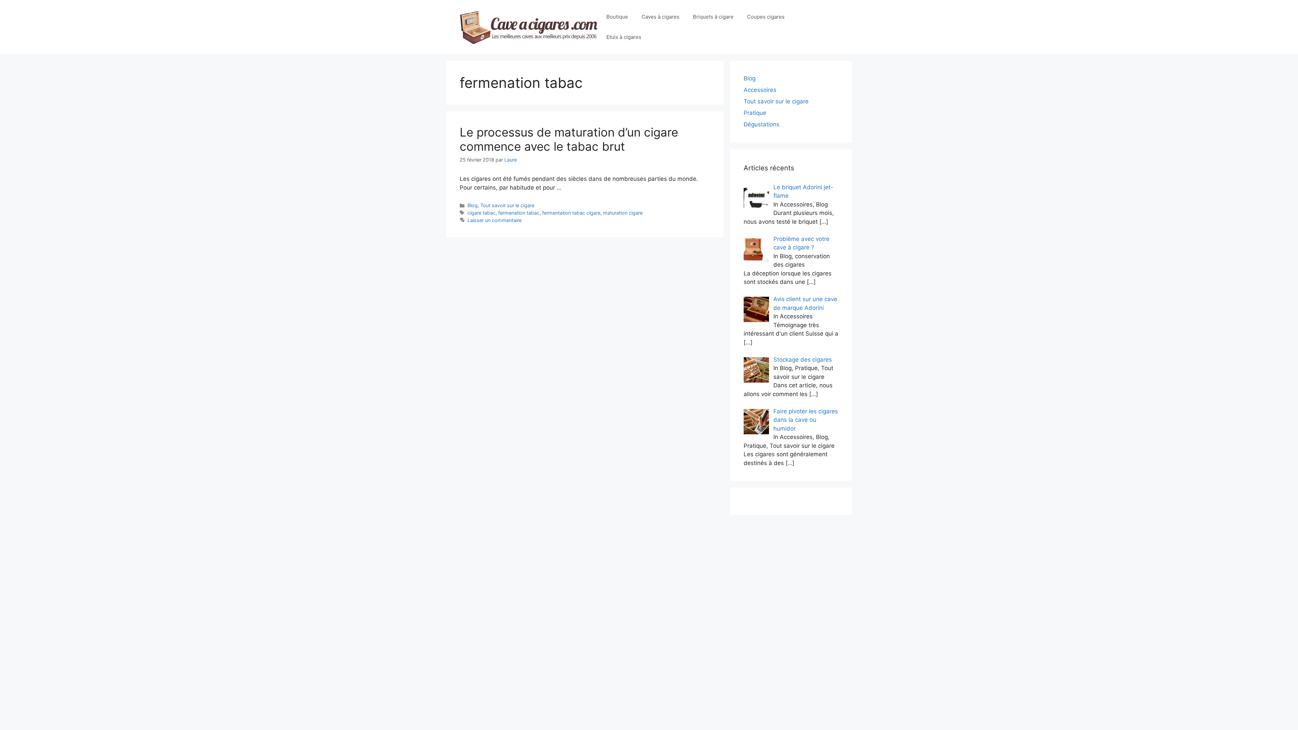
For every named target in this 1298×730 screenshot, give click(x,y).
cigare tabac (481, 213)
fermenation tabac (518, 213)
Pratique (755, 113)
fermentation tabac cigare (571, 213)
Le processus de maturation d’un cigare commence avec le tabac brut (569, 139)
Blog (472, 205)
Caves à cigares (660, 17)
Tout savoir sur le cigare (507, 205)
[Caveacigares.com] (530, 26)
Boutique (617, 17)
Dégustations (761, 124)
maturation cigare (623, 213)
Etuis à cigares (623, 37)
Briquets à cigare (713, 17)
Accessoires (760, 90)
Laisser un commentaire (494, 220)
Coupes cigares (766, 17)
